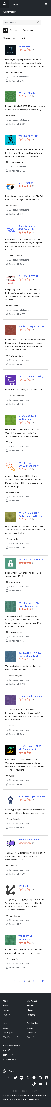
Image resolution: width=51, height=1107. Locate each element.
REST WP (23, 886)
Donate (32, 1032)
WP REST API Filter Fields (25, 938)
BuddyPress (10, 1059)
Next (25, 986)
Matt (6, 1050)
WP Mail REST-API (28, 136)
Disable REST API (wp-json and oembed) (30, 654)
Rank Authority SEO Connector (26, 228)
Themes (31, 1005)
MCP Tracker (25, 183)
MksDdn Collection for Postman (28, 418)
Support (6, 1028)
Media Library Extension (31, 326)
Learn (5, 1023)
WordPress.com (11, 1045)
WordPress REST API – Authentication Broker (30, 514)
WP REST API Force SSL (31, 559)
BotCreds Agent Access (32, 796)
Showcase (32, 1001)
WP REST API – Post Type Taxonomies (29, 604)
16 (43, 981)
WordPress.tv (10, 1037)
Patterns (31, 1014)
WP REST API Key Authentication (28, 464)
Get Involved (33, 1023)
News (5, 1005)
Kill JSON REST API (28, 276)
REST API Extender (28, 839)
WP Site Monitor (27, 93)
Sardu (11, 1071)
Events (30, 1028)
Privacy (6, 1014)
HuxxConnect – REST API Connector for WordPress (30, 748)
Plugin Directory (9, 12)
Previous (9, 981)
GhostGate (24, 46)
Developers (8, 1032)
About (5, 1001)
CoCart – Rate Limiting (30, 376)
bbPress (8, 1054)
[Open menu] (47, 4)
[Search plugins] (38, 22)
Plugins (30, 1010)
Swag (31, 1037)
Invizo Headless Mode (30, 696)
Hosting (6, 1010)
